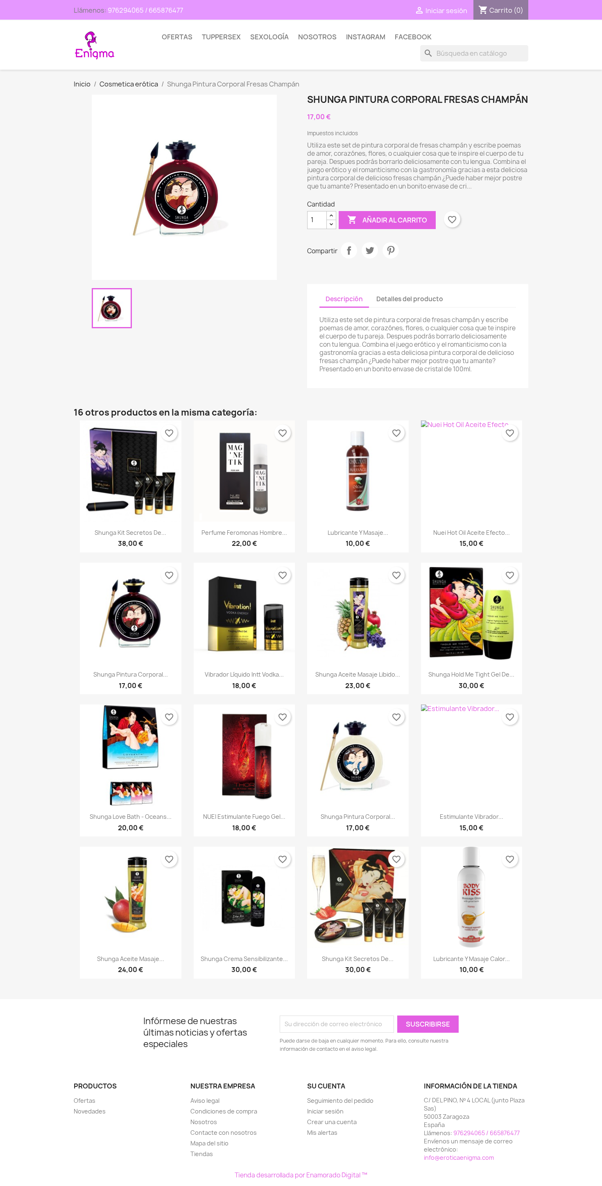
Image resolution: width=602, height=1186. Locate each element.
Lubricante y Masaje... (358, 532)
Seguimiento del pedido (340, 1100)
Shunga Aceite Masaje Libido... (357, 674)
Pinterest (390, 250)
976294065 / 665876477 (145, 10)
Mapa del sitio (209, 1143)
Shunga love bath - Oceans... (131, 816)
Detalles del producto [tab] (409, 299)
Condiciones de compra (223, 1111)
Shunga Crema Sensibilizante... (244, 959)
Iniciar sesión (325, 1111)
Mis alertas (322, 1132)
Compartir (349, 250)
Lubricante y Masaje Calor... (471, 959)
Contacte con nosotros (223, 1132)
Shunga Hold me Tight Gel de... (471, 674)
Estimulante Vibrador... (471, 816)
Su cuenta (326, 1086)
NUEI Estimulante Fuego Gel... (244, 816)
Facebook (413, 36)
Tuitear (370, 250)
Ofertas (177, 36)
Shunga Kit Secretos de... (130, 532)
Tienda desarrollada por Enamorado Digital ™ (301, 1175)
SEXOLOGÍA (269, 36)
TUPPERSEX (221, 36)
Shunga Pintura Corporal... (130, 674)
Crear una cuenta (332, 1122)
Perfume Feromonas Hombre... (244, 532)
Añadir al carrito (387, 220)
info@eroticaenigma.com (459, 1157)
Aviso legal (205, 1100)
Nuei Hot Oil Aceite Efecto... (471, 532)
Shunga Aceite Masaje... (130, 959)
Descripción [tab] (344, 299)
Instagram (365, 36)
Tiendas (201, 1154)
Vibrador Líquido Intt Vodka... (244, 674)
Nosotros (317, 36)
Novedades (90, 1111)
